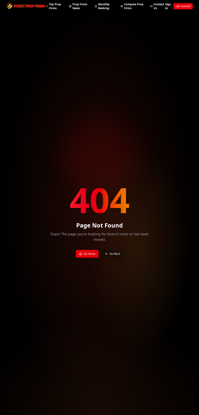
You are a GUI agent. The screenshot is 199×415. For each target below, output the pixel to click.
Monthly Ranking (103, 6)
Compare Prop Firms (133, 6)
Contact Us (159, 6)
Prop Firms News (79, 6)
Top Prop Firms (55, 6)
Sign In (168, 6)
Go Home (89, 254)
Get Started (183, 6)
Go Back (115, 254)
